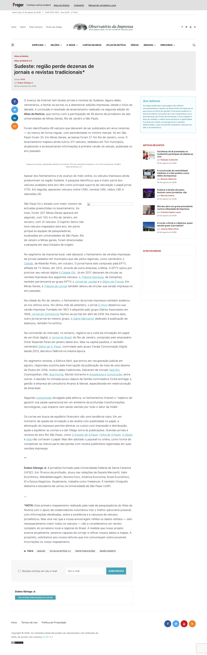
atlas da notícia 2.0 (60, 551)
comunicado (44, 397)
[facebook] (182, 26)
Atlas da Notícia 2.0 (23, 61)
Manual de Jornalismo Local (102, 5)
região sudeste (108, 551)
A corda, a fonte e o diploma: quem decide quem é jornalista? (175, 224)
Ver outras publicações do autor (35, 597)
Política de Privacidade (54, 622)
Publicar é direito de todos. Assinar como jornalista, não (172, 191)
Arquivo (148, 45)
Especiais (37, 45)
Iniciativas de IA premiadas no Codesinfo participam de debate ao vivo (175, 154)
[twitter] (186, 26)
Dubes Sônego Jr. (25, 83)
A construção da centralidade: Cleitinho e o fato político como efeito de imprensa (173, 173)
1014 (23, 79)
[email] (14, 126)
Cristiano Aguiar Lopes (171, 212)
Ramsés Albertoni (168, 179)
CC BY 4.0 (48, 637)
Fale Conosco (36, 27)
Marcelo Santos (167, 195)
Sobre (23, 27)
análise (41, 551)
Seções (55, 45)
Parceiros (166, 45)
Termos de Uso (29, 622)
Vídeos (135, 45)
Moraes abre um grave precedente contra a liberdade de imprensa (175, 207)
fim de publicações (85, 551)
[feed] (195, 26)
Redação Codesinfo (169, 160)
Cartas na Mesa (92, 45)
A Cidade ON (67, 272)
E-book (71, 45)
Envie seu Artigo (54, 27)
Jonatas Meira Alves (170, 229)
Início (13, 27)
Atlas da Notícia (61, 5)
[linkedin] (14, 117)
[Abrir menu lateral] (12, 44)
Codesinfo (79, 5)
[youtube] (191, 26)
